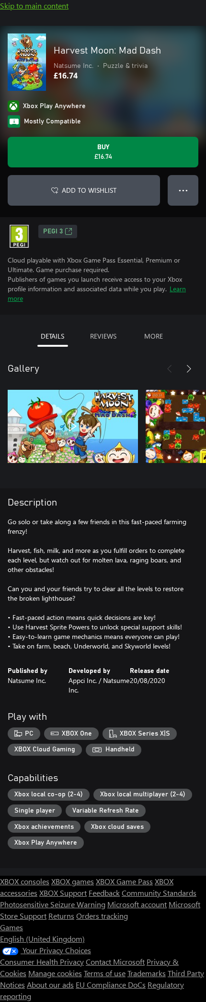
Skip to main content (34, 5)
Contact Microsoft (115, 962)
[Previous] (169, 368)
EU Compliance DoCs (111, 985)
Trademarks (146, 973)
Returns (61, 916)
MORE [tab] (153, 336)
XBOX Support (63, 893)
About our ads (50, 985)
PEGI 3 (53, 231)
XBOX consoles (24, 881)
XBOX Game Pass (124, 881)
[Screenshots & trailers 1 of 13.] (73, 426)
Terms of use (105, 973)
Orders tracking (102, 916)
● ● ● (183, 190)
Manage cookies (55, 973)
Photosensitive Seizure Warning (52, 904)
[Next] (188, 368)
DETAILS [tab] (52, 336)
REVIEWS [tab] (103, 336)
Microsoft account (137, 904)
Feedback (104, 893)
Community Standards (159, 893)
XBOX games (72, 881)
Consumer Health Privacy (42, 962)
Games (11, 927)
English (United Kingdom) (42, 939)
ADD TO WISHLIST (89, 190)
